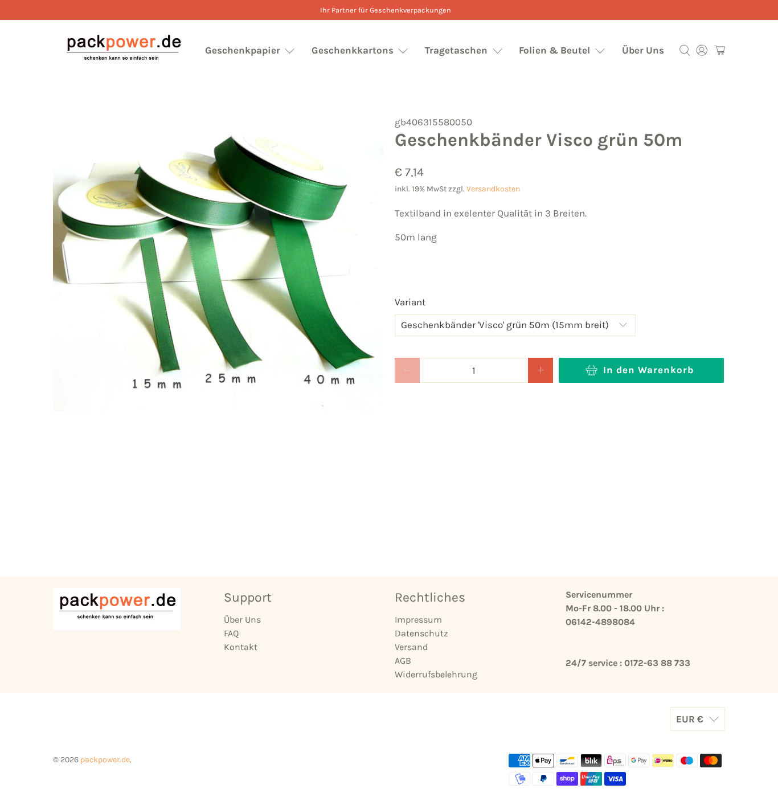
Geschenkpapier (242, 50)
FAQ (231, 633)
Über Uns (643, 50)
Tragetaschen (456, 50)
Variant (410, 302)
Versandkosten (493, 189)
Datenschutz (421, 633)
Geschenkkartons (353, 50)
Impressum (418, 619)
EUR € (689, 719)
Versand (411, 646)
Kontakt (240, 646)
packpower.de (105, 760)
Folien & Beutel (554, 50)
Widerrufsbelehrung (436, 674)
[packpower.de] (123, 50)
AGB (403, 660)
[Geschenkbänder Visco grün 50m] (218, 263)
